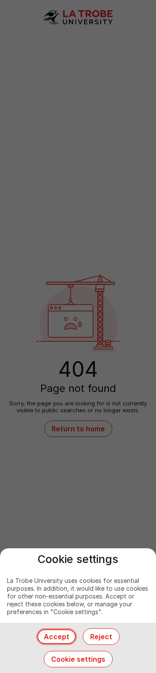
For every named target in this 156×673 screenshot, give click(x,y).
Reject (101, 636)
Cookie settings (78, 659)
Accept (56, 636)
